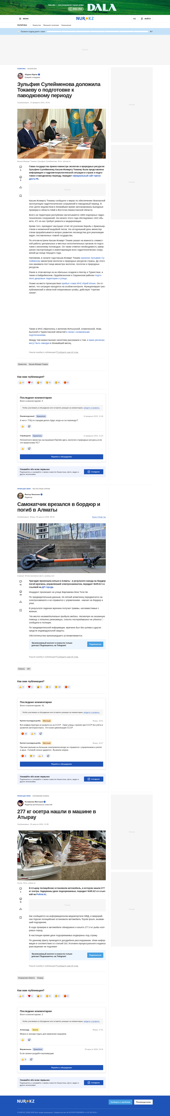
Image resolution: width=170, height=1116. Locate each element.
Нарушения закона (40, 796)
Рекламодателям (143, 1102)
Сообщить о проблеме (120, 1102)
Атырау (40, 978)
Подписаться (95, 644)
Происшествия (24, 489)
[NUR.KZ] (85, 19)
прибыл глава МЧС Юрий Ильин (79, 283)
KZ (134, 19)
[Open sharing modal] (20, 187)
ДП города (47, 587)
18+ (28, 669)
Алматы (21, 669)
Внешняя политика (51, 25)
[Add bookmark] (21, 196)
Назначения (66, 25)
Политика (22, 25)
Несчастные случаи (41, 489)
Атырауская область (26, 978)
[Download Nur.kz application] (85, 7)
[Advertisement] (85, 49)
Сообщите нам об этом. (68, 352)
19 (59, 687)
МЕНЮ (25, 19)
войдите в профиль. (92, 408)
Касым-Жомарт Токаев (38, 364)
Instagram (95, 472)
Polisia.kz (41, 894)
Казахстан (37, 25)
